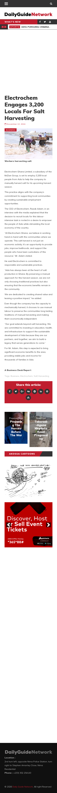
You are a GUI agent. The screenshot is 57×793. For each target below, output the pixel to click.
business (15, 376)
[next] (48, 524)
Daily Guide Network (22, 786)
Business (10, 130)
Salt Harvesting (41, 376)
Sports (14, 27)
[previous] (8, 524)
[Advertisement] (28, 62)
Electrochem (26, 376)
